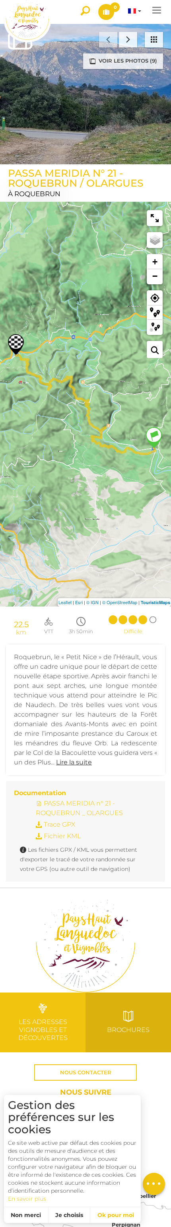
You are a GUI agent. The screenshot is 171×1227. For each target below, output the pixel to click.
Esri (79, 602)
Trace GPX (58, 824)
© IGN (92, 602)
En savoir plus (27, 1198)
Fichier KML (61, 836)
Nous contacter (85, 1072)
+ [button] (154, 262)
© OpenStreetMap (119, 602)
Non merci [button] (26, 1215)
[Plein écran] (155, 218)
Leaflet (65, 602)
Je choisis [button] (69, 1215)
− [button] (154, 276)
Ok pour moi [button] (115, 1215)
